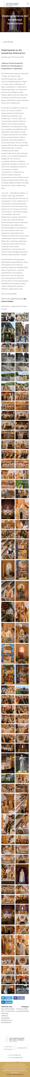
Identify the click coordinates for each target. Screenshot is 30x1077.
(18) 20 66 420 (22, 1048)
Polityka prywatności (18, 1074)
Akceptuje (9, 1074)
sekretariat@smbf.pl (17, 1057)
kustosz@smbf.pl (16, 1055)
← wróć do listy (7, 42)
